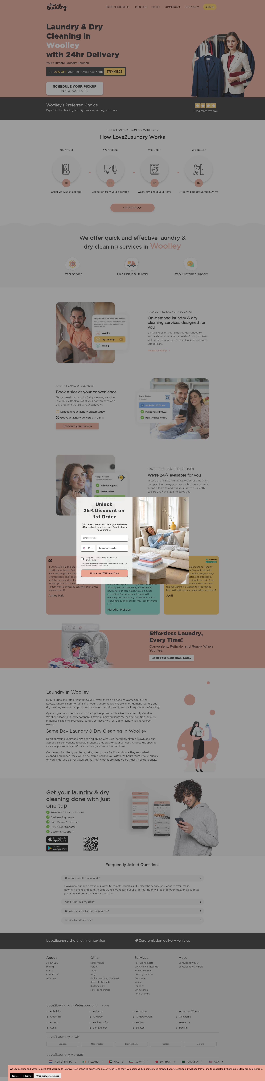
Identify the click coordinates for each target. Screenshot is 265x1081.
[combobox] (88, 548)
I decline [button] (27, 1076)
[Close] (185, 500)
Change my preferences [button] (47, 1076)
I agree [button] (15, 1076)
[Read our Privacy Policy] (126, 564)
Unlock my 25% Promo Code (104, 573)
